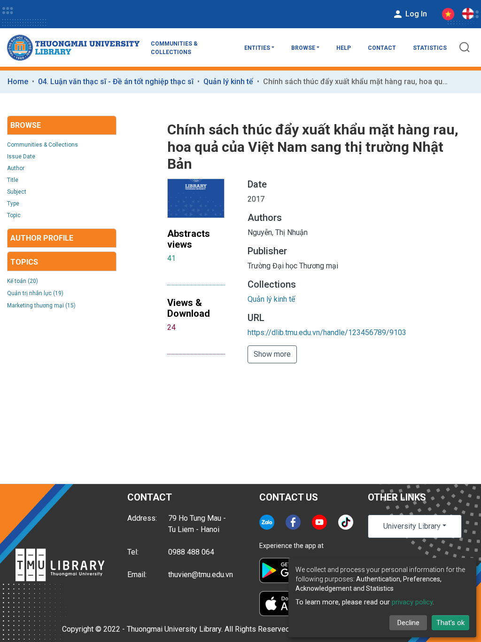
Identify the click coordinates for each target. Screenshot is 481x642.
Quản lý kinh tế (228, 81)
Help (343, 48)
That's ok (450, 623)
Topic (14, 215)
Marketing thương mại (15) (41, 305)
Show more (272, 354)
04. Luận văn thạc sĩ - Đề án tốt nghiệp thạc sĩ (116, 81)
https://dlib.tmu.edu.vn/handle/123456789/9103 (327, 332)
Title (12, 180)
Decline (408, 623)
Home (18, 81)
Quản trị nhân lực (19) (35, 293)
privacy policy (412, 602)
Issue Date (21, 156)
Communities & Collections (174, 47)
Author (15, 168)
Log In (415, 13)
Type (13, 203)
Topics (24, 262)
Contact (382, 48)
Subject (16, 191)
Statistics (430, 48)
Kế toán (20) (22, 281)
